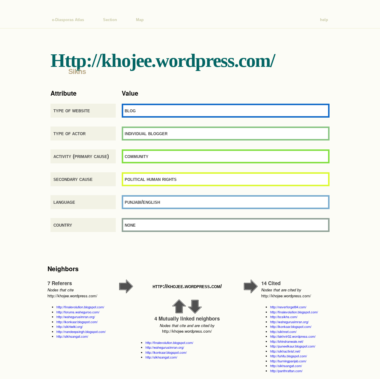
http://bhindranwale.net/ (286, 341)
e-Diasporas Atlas (68, 20)
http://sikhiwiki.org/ (69, 326)
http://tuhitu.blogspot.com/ (288, 355)
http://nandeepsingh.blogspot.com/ (81, 331)
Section (110, 20)
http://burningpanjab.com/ (288, 361)
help (324, 20)
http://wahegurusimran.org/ (75, 316)
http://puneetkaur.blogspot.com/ (292, 346)
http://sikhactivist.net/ (285, 351)
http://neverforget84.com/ (288, 306)
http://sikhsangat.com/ (72, 336)
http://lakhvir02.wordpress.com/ (293, 336)
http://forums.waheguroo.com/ (77, 311)
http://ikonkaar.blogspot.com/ (77, 321)
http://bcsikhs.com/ (283, 316)
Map (140, 20)
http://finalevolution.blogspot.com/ (80, 306)
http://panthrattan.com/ (286, 370)
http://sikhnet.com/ (283, 331)
